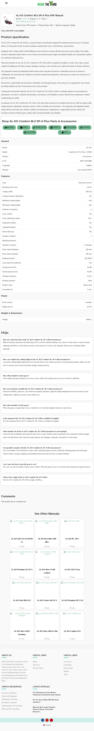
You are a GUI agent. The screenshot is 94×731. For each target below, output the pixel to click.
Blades (10, 127)
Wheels (56, 127)
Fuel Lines (71, 127)
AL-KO (24, 19)
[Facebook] (42, 720)
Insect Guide (68, 668)
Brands (66, 671)
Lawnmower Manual (9, 693)
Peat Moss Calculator (9, 702)
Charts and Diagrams (9, 696)
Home (35, 662)
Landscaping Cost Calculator (12, 706)
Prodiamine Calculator (10, 699)
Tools (66, 674)
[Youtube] (47, 720)
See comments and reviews (26, 21)
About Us (36, 665)
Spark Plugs (40, 127)
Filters (86, 127)
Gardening (67, 665)
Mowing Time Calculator (10, 709)
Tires (25, 127)
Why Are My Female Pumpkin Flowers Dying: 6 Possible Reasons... (44, 709)
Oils (66, 132)
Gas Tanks (30, 132)
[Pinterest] (51, 720)
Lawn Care (68, 662)
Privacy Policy (38, 668)
